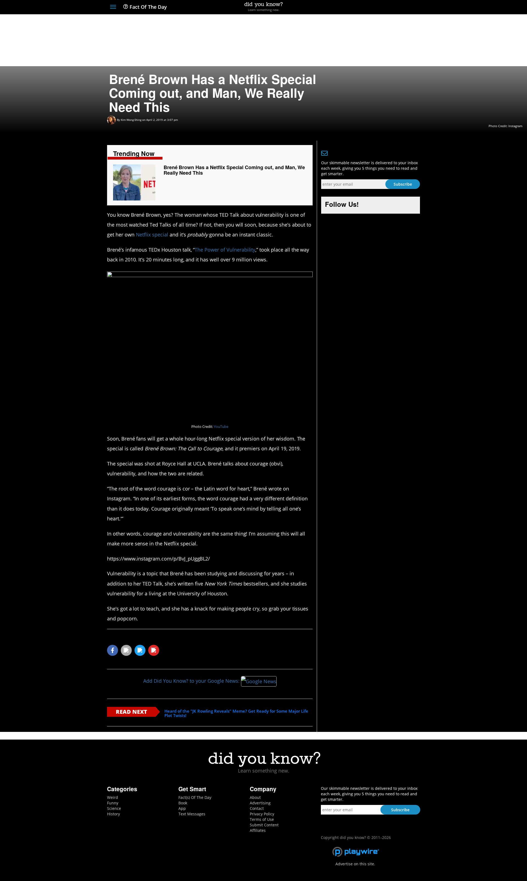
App (182, 808)
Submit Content (264, 824)
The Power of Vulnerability (225, 249)
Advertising (260, 802)
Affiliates (258, 830)
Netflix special (152, 234)
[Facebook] (377, 7)
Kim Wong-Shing (131, 120)
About (255, 797)
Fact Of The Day (147, 7)
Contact (257, 808)
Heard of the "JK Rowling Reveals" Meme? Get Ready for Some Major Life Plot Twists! (236, 713)
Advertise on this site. (355, 863)
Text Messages (191, 813)
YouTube (221, 426)
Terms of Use (262, 819)
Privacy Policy (262, 813)
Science (114, 808)
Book (182, 802)
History (113, 813)
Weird (112, 797)
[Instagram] (397, 7)
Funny (112, 802)
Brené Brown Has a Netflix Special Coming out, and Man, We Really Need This (234, 170)
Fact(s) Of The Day (194, 797)
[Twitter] (386, 7)
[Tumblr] (407, 7)
